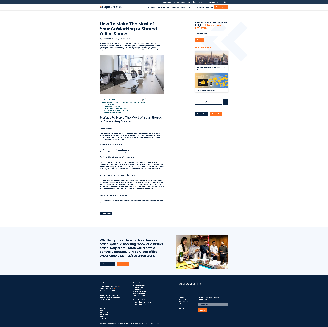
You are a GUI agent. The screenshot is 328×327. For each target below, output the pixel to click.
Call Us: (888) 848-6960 (196, 2)
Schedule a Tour (213, 2)
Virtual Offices (199, 7)
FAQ (158, 323)
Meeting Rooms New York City (110, 297)
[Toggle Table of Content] (143, 99)
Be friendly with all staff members (116, 108)
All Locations (104, 284)
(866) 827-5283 (184, 302)
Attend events (109, 104)
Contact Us (167, 2)
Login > (224, 2)
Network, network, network (113, 112)
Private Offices (138, 287)
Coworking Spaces (139, 293)
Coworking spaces (106, 49)
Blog (101, 310)
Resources (103, 318)
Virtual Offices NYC (139, 304)
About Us (209, 7)
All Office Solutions (139, 285)
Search (225, 102)
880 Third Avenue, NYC (107, 290)
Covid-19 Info (104, 314)
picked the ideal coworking (119, 43)
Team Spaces (137, 289)
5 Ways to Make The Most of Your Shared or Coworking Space (123, 102)
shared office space (138, 43)
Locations (151, 7)
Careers (102, 316)
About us (103, 308)
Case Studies (104, 312)
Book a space (221, 7)
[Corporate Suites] (111, 7)
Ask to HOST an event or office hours (116, 110)
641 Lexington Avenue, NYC (109, 286)
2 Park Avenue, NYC (106, 288)
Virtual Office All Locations (142, 302)
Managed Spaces (139, 295)
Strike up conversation (112, 106)
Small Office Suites (139, 291)
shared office (122, 150)
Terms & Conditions (137, 323)
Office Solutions (163, 7)
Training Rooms (105, 299)
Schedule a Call (179, 2)
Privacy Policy (150, 323)
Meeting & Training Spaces (181, 7)
